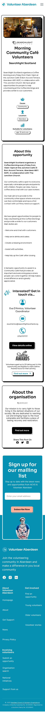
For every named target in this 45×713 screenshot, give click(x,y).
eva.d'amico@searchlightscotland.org (22, 324)
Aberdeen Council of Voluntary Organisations (25, 702)
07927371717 (23, 336)
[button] (41, 4)
